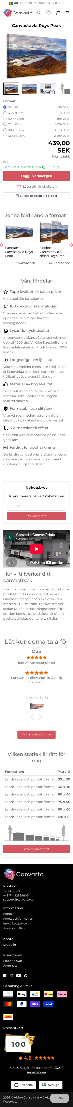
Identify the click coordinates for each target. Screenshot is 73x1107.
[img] (36, 657)
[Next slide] (71, 245)
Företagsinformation (18, 918)
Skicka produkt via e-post (38, 196)
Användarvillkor (14, 928)
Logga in (9, 944)
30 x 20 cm (16, 107)
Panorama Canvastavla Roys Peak (19, 252)
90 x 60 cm (16, 130)
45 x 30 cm (16, 113)
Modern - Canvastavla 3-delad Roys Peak (53, 252)
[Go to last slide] (1, 245)
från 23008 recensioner (36, 663)
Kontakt (9, 914)
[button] (11, 89)
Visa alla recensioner (36, 734)
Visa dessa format (36, 849)
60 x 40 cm (16, 118)
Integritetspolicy (15, 923)
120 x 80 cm (16, 136)
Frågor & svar (12, 961)
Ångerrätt (10, 965)
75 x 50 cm (15, 124)
